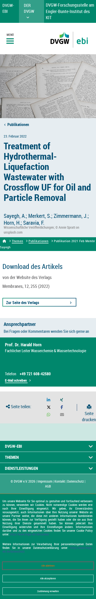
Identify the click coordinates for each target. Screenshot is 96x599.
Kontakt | (60, 481)
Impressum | (45, 481)
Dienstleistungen (21, 468)
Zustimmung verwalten (48, 591)
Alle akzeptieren (48, 578)
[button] (48, 400)
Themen (17, 241)
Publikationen (18, 124)
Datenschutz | (76, 481)
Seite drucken (89, 416)
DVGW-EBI (13, 446)
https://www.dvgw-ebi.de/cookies (29, 534)
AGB (48, 486)
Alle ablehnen (48, 565)
